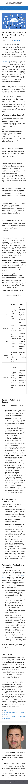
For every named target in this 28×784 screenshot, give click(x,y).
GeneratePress (22, 782)
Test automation (6, 61)
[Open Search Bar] (25, 8)
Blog (5, 710)
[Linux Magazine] (14, 3)
